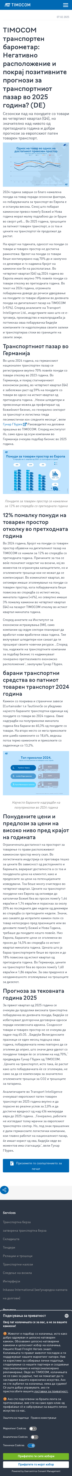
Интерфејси (11, 1281)
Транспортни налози (18, 1264)
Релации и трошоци (17, 1256)
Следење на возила (17, 1273)
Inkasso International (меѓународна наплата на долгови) (35, 1294)
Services (9, 1213)
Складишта (11, 1239)
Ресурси (9, 1310)
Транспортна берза (17, 1222)
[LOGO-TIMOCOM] (17, 5)
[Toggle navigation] (65, 4)
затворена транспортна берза (24, 1230)
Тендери (9, 1247)
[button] (4, 1190)
